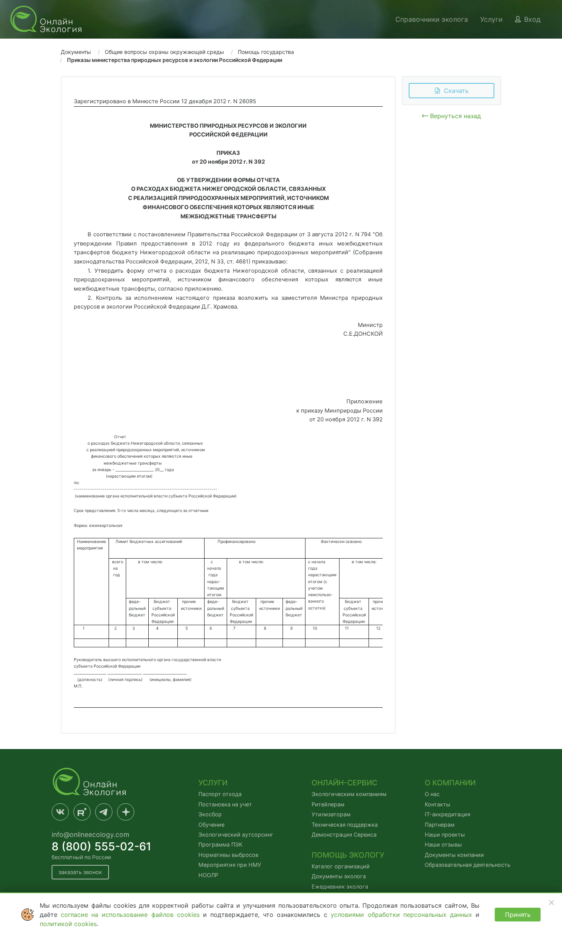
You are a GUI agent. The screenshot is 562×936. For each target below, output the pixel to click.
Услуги (491, 19)
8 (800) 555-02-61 (101, 846)
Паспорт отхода (220, 794)
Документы (76, 52)
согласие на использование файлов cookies (132, 914)
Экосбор (210, 814)
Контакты (437, 804)
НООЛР (208, 875)
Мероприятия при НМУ (229, 864)
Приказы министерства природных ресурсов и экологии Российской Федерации (174, 60)
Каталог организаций (341, 866)
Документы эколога (339, 876)
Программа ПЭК (220, 844)
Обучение (211, 824)
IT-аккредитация (447, 814)
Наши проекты (445, 834)
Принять (518, 914)
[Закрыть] (551, 902)
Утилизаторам (331, 814)
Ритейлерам (328, 804)
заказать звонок (80, 872)
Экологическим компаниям (349, 794)
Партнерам (440, 824)
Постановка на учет (225, 804)
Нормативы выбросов (228, 854)
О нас (432, 794)
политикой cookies (68, 924)
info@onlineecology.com (90, 834)
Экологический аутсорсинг (235, 834)
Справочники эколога (431, 19)
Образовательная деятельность (467, 864)
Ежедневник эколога (340, 886)
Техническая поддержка (345, 824)
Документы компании (454, 854)
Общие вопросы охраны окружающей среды (164, 52)
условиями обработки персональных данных (403, 914)
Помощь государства (266, 52)
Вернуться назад (454, 116)
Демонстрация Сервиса (344, 834)
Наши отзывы (443, 844)
